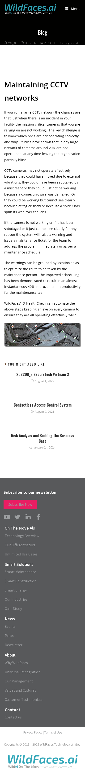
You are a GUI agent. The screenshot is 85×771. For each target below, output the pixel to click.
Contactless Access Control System (43, 405)
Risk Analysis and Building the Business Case (42, 438)
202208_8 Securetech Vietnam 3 (42, 374)
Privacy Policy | (33, 732)
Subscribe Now (20, 504)
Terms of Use (53, 732)
